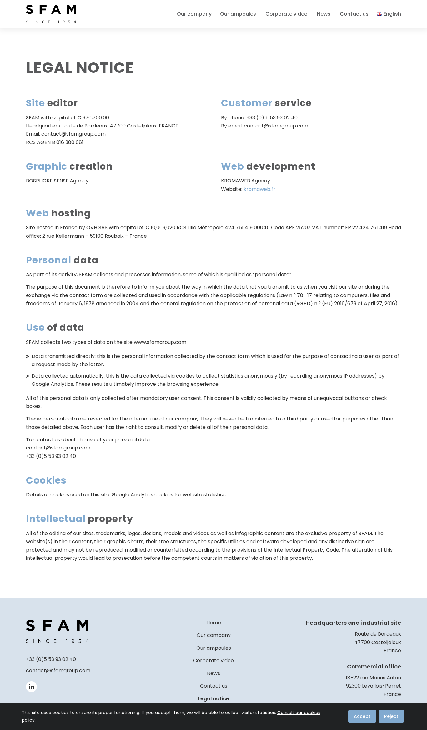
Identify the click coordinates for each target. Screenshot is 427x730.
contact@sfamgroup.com (58, 670)
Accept (362, 716)
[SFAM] (51, 14)
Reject (391, 716)
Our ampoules (213, 648)
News (213, 673)
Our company (214, 635)
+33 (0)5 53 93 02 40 (51, 659)
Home (213, 622)
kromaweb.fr (259, 189)
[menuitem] (196, 14)
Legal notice (213, 698)
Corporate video (213, 660)
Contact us (213, 685)
